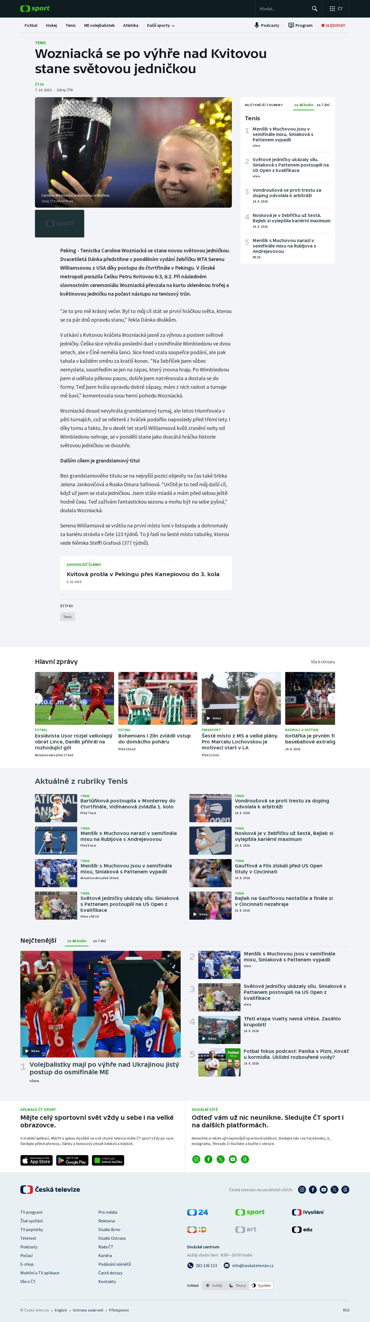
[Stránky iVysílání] (308, 1214)
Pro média (107, 1212)
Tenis (40, 42)
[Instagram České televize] (302, 1189)
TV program (31, 1212)
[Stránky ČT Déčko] (196, 1231)
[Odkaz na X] (220, 1159)
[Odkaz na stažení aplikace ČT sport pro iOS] (36, 1160)
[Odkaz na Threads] (245, 1159)
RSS (346, 1310)
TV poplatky (31, 1229)
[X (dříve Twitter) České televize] (334, 1189)
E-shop (27, 1264)
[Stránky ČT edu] (302, 1231)
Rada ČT (105, 1246)
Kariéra (105, 1255)
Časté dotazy (110, 1272)
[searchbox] (283, 8)
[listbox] (238, 1285)
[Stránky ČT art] (245, 1231)
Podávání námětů (114, 1264)
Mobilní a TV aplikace (39, 1272)
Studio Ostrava (112, 1238)
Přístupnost (119, 1310)
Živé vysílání (31, 1220)
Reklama (106, 1220)
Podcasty (28, 1246)
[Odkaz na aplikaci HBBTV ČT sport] (108, 1160)
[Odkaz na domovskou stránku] (43, 8)
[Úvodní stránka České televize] (50, 1189)
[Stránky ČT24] (197, 1214)
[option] (214, 1285)
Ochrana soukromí (88, 1310)
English (61, 1310)
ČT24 (39, 84)
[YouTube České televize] (323, 1189)
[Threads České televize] (345, 1189)
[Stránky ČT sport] (250, 1214)
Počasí (26, 1255)
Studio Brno (109, 1229)
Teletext (28, 1238)
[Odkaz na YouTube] (232, 1159)
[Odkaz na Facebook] (208, 1159)
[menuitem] (31, 25)
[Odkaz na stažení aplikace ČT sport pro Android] (72, 1160)
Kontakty (107, 1281)
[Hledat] (314, 8)
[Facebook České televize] (313, 1189)
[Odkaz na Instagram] (196, 1159)
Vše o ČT (28, 1281)
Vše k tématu (323, 661)
